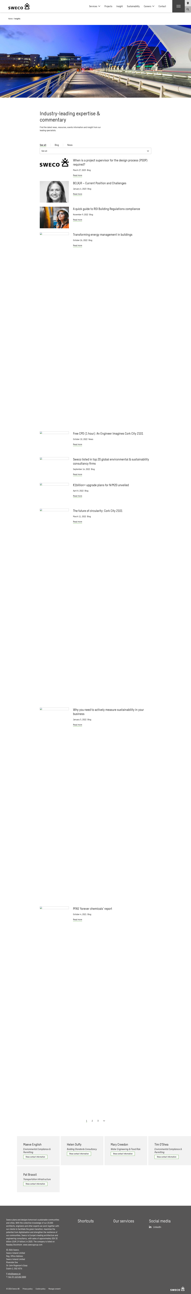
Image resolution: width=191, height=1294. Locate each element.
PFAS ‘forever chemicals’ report (92, 908)
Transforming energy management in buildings (102, 234)
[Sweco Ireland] (19, 6)
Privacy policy (27, 1289)
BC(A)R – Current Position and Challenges (99, 183)
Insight (119, 6)
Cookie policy (40, 1289)
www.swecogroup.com (32, 1244)
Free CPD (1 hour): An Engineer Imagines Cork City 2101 (108, 433)
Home (10, 19)
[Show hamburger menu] (178, 6)
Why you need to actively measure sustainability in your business (108, 712)
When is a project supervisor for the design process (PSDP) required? (110, 162)
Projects (108, 6)
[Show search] (188, 9)
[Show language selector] (188, 3)
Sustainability (133, 6)
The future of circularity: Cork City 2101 (97, 511)
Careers (147, 6)
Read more (77, 175)
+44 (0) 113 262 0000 (17, 1277)
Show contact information (35, 1157)
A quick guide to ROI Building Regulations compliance (106, 209)
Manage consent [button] (54, 1289)
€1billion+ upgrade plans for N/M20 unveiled (101, 485)
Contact (162, 6)
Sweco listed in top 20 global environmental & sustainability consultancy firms (111, 461)
